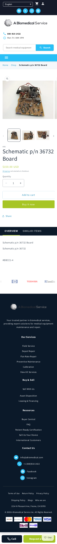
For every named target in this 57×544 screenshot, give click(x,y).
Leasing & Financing (28, 401)
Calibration (28, 366)
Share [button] (9, 215)
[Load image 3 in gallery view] (42, 135)
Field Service (28, 346)
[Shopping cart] (37, 4)
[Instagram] (31, 10)
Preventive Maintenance (28, 361)
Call (13, 538)
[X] (25, 10)
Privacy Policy (42, 493)
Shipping (6, 171)
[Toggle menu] (6, 57)
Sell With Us (29, 389)
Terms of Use (14, 493)
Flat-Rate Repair (29, 356)
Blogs (30, 500)
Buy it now (28, 204)
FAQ (28, 424)
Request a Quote (39, 538)
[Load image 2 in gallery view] (28, 135)
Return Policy (28, 493)
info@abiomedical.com (31, 457)
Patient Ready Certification (28, 429)
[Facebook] (19, 10)
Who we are (40, 500)
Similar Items (32, 231)
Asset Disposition (28, 395)
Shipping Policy (18, 500)
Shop (13, 65)
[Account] (43, 4)
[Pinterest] (38, 10)
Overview (11, 231)
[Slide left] (3, 136)
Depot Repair (28, 351)
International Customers (28, 440)
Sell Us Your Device (28, 435)
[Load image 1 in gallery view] (14, 135)
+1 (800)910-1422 (32, 463)
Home (6, 65)
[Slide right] (53, 136)
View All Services (28, 372)
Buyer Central (28, 419)
